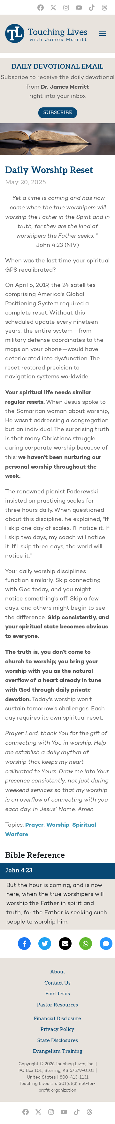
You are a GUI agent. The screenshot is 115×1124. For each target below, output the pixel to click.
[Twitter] (44, 943)
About (57, 972)
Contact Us (57, 983)
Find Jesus (57, 994)
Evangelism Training (57, 1051)
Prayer (34, 825)
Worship (57, 825)
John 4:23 (18, 870)
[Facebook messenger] (106, 943)
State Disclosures (57, 1041)
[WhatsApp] (85, 943)
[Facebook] (24, 943)
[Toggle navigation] (102, 33)
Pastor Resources (57, 1005)
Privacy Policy (57, 1029)
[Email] (65, 943)
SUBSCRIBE (57, 113)
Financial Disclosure (57, 1019)
